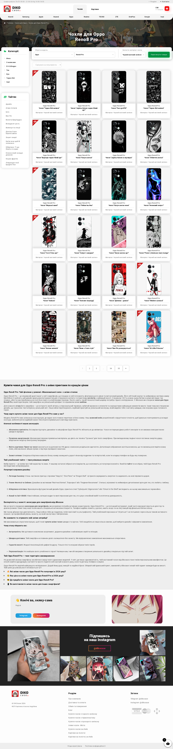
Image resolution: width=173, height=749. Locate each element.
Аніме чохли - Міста (76, 725)
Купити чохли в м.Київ (78, 729)
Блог (70, 710)
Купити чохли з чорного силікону (82, 714)
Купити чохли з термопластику (81, 718)
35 (119, 368)
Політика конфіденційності (95, 746)
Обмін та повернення (77, 706)
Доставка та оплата (77, 703)
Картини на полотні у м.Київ (80, 737)
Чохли (80, 9)
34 (111, 368)
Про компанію (74, 699)
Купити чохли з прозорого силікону (83, 722)
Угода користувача (75, 746)
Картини (95, 9)
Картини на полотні (76, 733)
